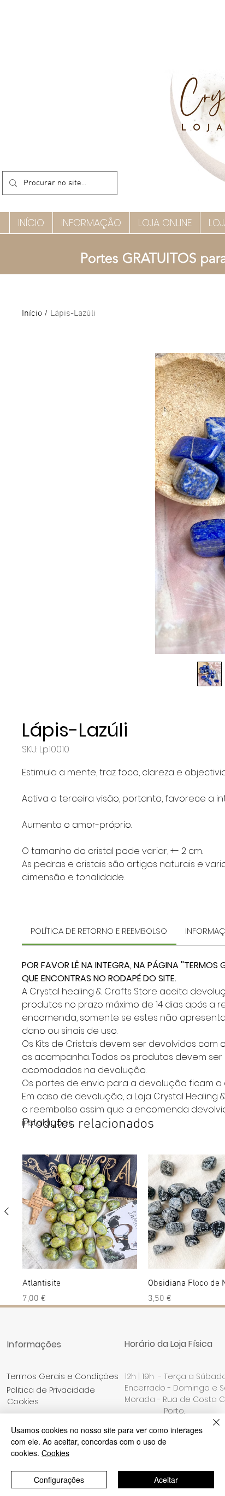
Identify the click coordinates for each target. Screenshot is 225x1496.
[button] (90, 222)
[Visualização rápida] (79, 1212)
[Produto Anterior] (6, 1211)
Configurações (59, 1479)
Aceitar (166, 1479)
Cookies (55, 1452)
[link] (99, 931)
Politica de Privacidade (51, 1390)
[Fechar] (210, 1429)
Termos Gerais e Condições (63, 1376)
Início (32, 313)
